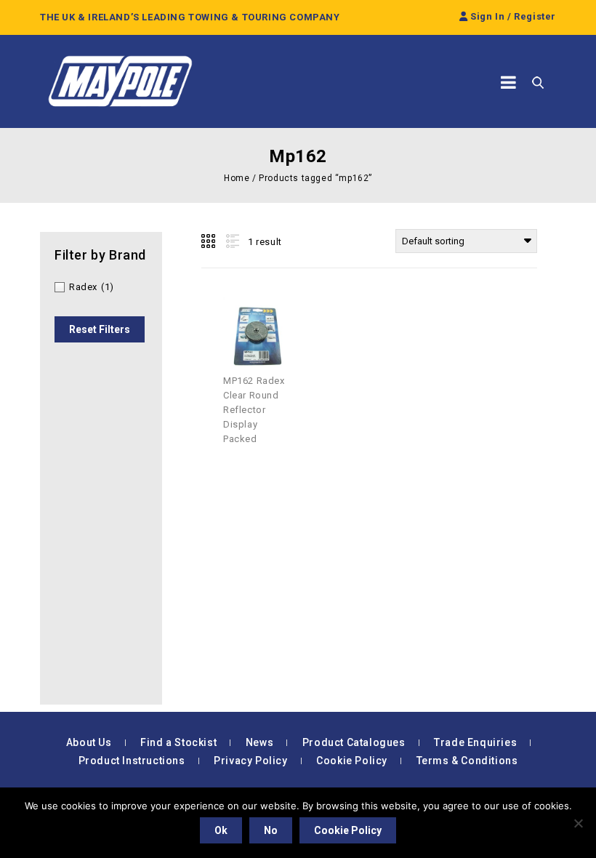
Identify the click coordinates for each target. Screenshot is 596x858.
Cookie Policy (351, 760)
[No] (578, 823)
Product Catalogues (354, 742)
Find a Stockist (178, 742)
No (271, 830)
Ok (220, 830)
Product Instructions (131, 760)
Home (236, 178)
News (259, 742)
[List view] (231, 241)
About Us (89, 742)
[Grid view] (209, 241)
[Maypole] (120, 81)
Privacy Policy (250, 760)
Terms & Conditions (467, 760)
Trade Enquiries (475, 742)
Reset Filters (99, 329)
